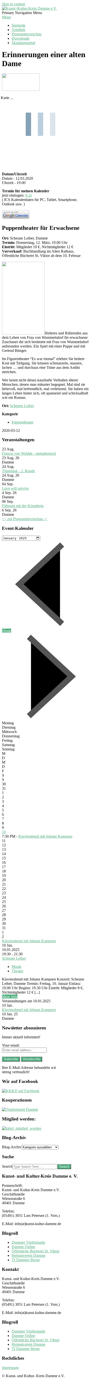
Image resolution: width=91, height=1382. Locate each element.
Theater (17, 971)
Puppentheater (22, 422)
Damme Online (23, 1247)
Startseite (18, 25)
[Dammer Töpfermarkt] (20, 1109)
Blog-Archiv (11, 1147)
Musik (16, 967)
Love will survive (15, 488)
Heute (6, 631)
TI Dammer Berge (26, 1260)
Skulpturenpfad (23, 43)
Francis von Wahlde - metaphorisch (29, 453)
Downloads (20, 38)
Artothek (18, 30)
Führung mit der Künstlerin (23, 506)
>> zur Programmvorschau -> (24, 519)
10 (4, 832)
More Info (9, 997)
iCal (28, 195)
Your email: (11, 1045)
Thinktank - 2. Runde (18, 471)
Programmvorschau (26, 34)
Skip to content (13, 4)
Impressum (10, 1368)
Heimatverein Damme (28, 1255)
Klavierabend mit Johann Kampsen (45, 836)
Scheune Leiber (22, 406)
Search (7, 1166)
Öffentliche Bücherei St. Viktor (35, 1251)
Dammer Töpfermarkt (28, 1242)
